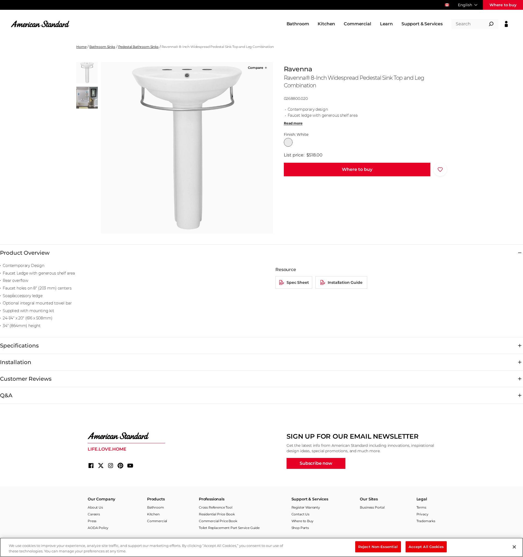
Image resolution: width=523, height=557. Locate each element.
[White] (288, 142)
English (465, 4)
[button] (258, 68)
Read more (293, 123)
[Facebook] (91, 465)
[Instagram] (110, 465)
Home (81, 47)
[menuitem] (298, 24)
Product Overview (25, 253)
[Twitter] (101, 465)
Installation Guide (345, 282)
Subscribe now (316, 463)
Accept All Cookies (426, 546)
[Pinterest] (120, 465)
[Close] (514, 547)
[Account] (506, 24)
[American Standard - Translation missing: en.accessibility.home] (126, 436)
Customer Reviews (25, 379)
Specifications (19, 345)
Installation (15, 362)
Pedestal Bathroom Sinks (138, 47)
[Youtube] (130, 465)
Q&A (6, 395)
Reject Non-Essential (378, 546)
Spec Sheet (298, 282)
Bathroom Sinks (102, 47)
